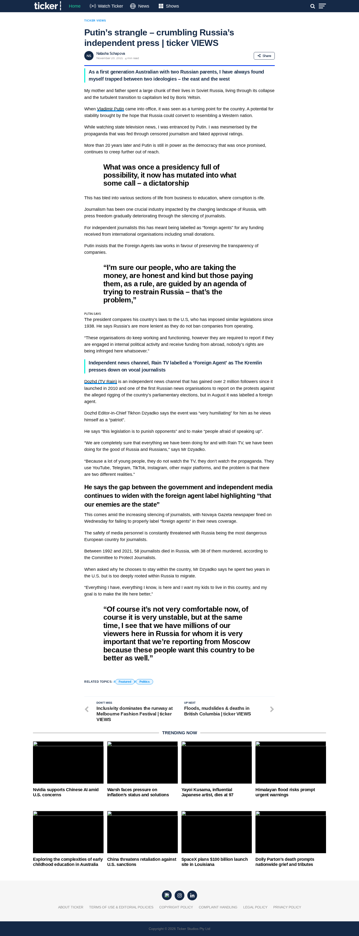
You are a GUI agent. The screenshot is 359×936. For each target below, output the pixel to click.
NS (89, 56)
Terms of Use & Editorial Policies (121, 907)
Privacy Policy (287, 907)
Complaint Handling (218, 907)
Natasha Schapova (110, 53)
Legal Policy (255, 907)
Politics (144, 681)
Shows (172, 6)
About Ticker (70, 907)
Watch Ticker (110, 6)
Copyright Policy (176, 907)
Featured (125, 681)
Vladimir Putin (110, 108)
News (143, 6)
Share (267, 56)
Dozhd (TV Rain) (100, 381)
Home (75, 6)
